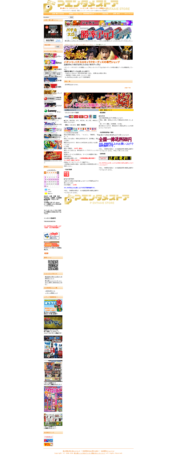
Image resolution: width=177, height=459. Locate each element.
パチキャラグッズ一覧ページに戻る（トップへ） (79, 44)
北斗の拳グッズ (48, 82)
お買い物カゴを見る (58, 13)
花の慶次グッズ (48, 89)
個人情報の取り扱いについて (71, 451)
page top (127, 87)
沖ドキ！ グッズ (49, 150)
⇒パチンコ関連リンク (51, 293)
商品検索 (46, 17)
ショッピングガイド (50, 273)
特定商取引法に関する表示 (91, 451)
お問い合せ (116, 13)
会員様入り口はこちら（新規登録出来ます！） (83, 13)
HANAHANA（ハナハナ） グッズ (53, 161)
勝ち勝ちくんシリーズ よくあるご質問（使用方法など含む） (53, 282)
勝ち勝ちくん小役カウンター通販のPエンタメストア (90, 453)
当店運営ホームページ (107, 451)
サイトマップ (129, 13)
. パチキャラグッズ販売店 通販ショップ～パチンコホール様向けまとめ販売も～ (76, 10)
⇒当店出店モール (50, 291)
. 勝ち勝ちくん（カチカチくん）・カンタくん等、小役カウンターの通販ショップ (75, 8)
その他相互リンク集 (50, 287)
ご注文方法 (105, 13)
